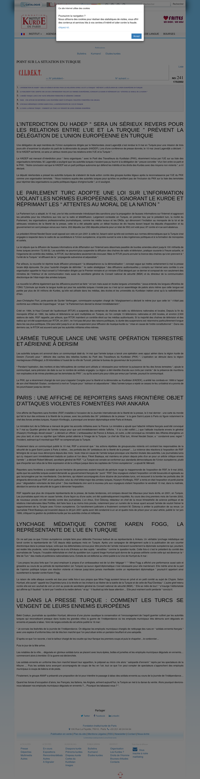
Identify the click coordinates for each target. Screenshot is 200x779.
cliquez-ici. (64, 27)
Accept (136, 36)
